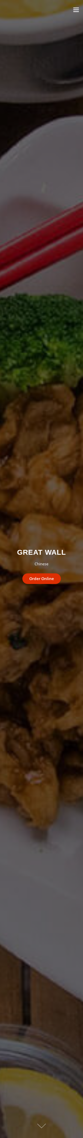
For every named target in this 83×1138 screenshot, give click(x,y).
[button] (41, 578)
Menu (76, 10)
